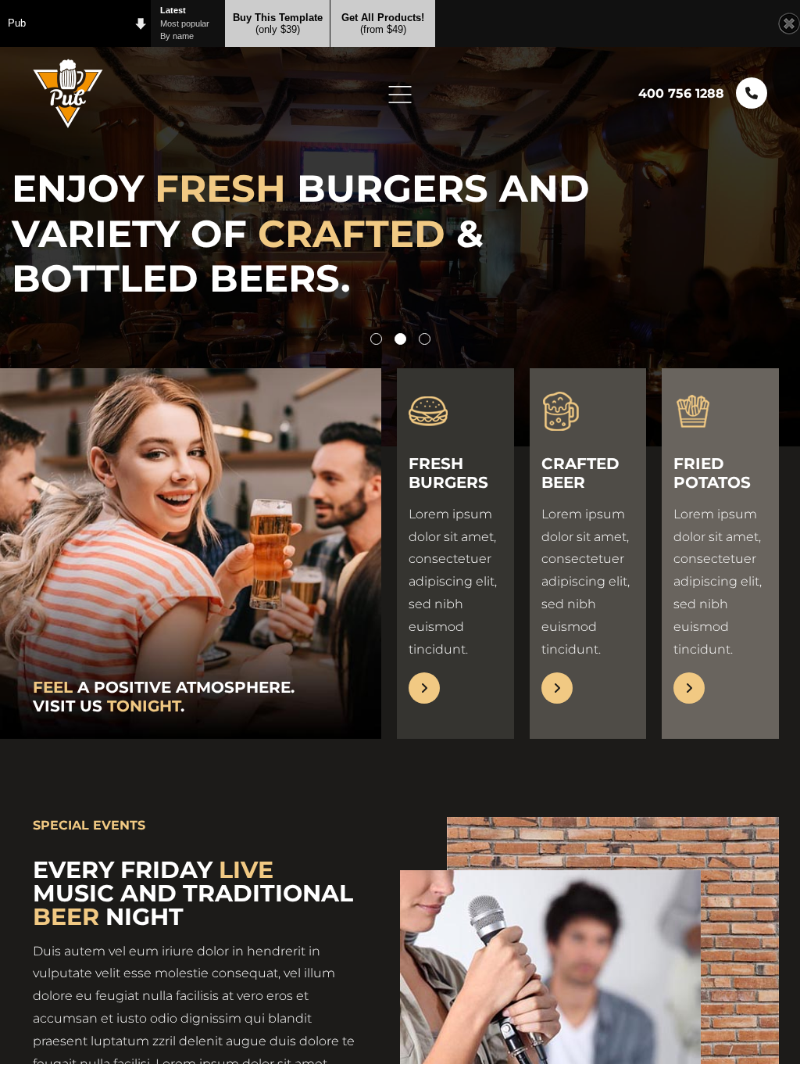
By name (177, 36)
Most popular (184, 23)
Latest (173, 10)
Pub (17, 23)
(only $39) (278, 23)
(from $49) (382, 23)
